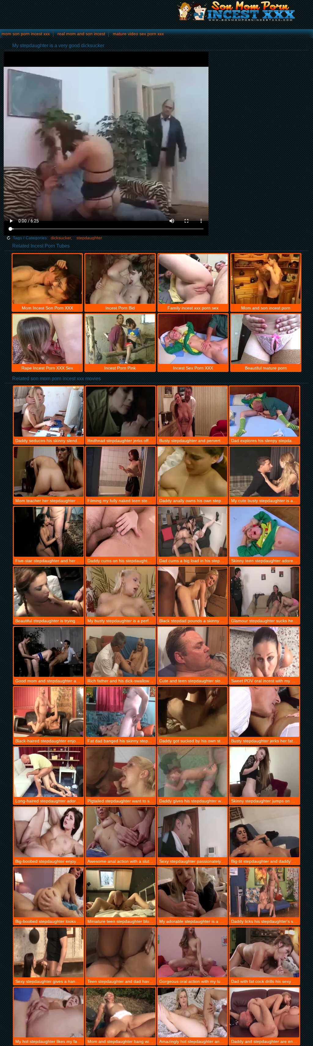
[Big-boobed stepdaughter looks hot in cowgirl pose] (48, 892)
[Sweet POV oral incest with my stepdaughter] (264, 652)
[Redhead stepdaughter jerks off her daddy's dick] (120, 411)
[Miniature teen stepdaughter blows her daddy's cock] (120, 892)
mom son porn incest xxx (26, 33)
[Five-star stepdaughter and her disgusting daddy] (48, 532)
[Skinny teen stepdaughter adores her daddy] (264, 532)
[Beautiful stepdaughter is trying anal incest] (48, 592)
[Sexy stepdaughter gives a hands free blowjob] (48, 952)
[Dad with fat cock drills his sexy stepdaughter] (264, 952)
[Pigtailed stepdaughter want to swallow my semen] (120, 772)
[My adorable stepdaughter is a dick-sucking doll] (192, 892)
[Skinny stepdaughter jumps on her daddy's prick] (264, 772)
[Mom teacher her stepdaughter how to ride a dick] (48, 472)
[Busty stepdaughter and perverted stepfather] (192, 411)
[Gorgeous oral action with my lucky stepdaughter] (192, 952)
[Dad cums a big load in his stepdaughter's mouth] (192, 532)
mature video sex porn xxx (138, 33)
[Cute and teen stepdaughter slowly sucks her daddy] (192, 652)
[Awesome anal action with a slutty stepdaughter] (120, 832)
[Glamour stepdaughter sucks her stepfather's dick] (264, 592)
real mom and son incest (81, 33)
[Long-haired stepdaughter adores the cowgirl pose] (48, 772)
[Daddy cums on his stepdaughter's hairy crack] (120, 532)
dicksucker (61, 237)
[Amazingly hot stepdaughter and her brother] (192, 1012)
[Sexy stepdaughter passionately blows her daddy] (192, 832)
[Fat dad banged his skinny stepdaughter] (120, 712)
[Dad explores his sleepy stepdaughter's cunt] (264, 411)
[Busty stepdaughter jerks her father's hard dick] (264, 712)
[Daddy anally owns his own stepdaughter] (192, 472)
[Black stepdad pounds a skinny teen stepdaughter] (192, 592)
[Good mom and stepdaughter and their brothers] (48, 652)
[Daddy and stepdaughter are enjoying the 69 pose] (264, 1012)
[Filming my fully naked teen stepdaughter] (120, 472)
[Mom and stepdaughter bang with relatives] (120, 1012)
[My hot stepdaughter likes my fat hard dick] (48, 1012)
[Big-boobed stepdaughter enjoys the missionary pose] (48, 832)
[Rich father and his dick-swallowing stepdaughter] (120, 652)
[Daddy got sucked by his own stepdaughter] (192, 712)
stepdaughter (89, 237)
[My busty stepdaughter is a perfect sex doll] (120, 592)
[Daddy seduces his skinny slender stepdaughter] (48, 411)
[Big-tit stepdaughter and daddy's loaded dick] (264, 832)
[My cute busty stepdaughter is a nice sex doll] (264, 472)
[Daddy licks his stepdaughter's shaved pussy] (264, 892)
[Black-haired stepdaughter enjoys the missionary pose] (48, 712)
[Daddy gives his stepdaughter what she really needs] (192, 772)
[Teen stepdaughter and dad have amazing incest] (120, 952)
